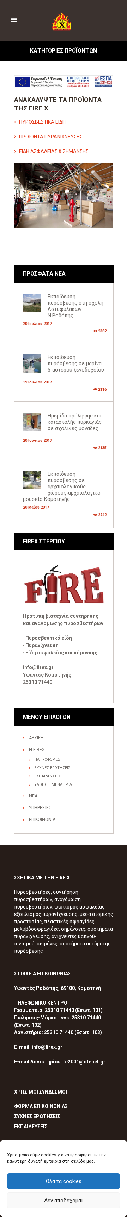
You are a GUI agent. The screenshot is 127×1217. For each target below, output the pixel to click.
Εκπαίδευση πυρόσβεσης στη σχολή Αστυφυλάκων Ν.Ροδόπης (75, 306)
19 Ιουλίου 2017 (37, 382)
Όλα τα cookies (63, 1181)
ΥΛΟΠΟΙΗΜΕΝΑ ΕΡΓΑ (53, 784)
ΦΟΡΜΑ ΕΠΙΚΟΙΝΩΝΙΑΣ (41, 1106)
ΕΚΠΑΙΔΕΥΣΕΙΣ (47, 776)
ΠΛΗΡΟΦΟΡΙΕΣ (47, 759)
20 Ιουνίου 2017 (37, 440)
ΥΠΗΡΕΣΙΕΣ (40, 807)
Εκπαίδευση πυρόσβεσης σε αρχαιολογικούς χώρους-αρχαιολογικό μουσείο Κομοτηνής (62, 486)
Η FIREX (37, 749)
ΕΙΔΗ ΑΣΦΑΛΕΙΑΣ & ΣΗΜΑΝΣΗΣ (54, 151)
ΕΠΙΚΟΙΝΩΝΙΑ (42, 819)
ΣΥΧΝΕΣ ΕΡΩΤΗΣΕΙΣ (52, 768)
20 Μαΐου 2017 (36, 507)
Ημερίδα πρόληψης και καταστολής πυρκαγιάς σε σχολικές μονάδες (75, 422)
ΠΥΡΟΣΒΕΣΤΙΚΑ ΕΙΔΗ (42, 122)
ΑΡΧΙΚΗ (36, 737)
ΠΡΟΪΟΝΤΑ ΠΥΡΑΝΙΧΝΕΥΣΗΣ (51, 137)
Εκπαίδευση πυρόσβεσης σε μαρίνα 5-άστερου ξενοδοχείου (76, 363)
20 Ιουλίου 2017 (37, 323)
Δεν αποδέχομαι (63, 1200)
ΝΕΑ (33, 796)
